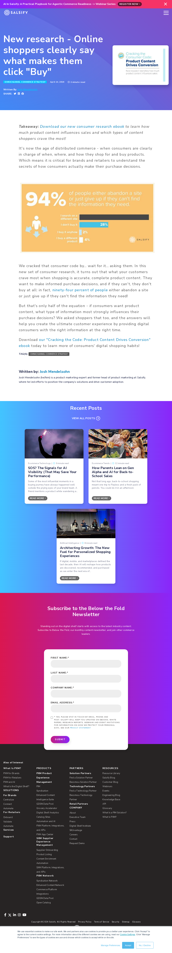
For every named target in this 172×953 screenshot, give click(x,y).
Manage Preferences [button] (110, 945)
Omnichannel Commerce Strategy (25, 82)
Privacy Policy (85, 922)
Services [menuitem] (8, 829)
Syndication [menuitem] (42, 790)
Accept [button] (128, 945)
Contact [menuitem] (73, 839)
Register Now (128, 4)
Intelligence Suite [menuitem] (45, 799)
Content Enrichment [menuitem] (46, 858)
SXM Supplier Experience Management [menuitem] (44, 842)
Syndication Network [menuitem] (47, 880)
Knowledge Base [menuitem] (111, 799)
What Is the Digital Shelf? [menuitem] (16, 786)
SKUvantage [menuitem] (76, 830)
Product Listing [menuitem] (44, 854)
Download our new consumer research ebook (82, 126)
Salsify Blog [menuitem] (108, 777)
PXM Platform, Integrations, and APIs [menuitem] (50, 828)
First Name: (60, 657)
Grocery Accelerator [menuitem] (46, 808)
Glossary (136, 922)
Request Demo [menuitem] (77, 843)
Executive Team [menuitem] (78, 817)
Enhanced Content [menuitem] (45, 795)
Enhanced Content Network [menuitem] (50, 885)
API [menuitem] (104, 803)
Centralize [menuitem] (8, 799)
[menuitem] (50, 777)
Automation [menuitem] (42, 863)
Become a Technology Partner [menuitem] (81, 797)
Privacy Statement (80, 728)
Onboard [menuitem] (8, 817)
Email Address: (62, 702)
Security (115, 922)
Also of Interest (13, 762)
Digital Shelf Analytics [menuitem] (47, 812)
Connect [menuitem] (7, 804)
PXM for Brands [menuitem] (11, 773)
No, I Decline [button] (145, 945)
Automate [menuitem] (8, 808)
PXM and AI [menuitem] (9, 782)
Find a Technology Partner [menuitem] (83, 790)
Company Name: (62, 687)
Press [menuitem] (72, 821)
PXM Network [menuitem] (45, 875)
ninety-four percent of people (80, 290)
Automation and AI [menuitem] (45, 821)
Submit (60, 739)
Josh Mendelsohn (27, 89)
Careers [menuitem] (74, 834)
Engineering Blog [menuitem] (111, 795)
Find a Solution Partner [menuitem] (81, 777)
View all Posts (83, 418)
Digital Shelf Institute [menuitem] (80, 825)
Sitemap (126, 922)
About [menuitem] (73, 812)
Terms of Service (101, 922)
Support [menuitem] (8, 836)
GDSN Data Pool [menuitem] (45, 803)
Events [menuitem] (105, 790)
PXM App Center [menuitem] (44, 834)
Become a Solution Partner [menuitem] (83, 782)
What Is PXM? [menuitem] (12, 768)
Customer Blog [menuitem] (110, 782)
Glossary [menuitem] (107, 808)
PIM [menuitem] (38, 786)
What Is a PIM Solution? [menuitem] (114, 812)
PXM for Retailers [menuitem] (12, 777)
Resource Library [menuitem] (111, 773)
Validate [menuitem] (7, 821)
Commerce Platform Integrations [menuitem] (46, 891)
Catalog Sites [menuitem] (43, 817)
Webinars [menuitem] (107, 786)
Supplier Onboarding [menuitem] (47, 850)
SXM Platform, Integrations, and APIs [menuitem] (50, 869)
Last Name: (59, 672)
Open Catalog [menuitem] (43, 902)
